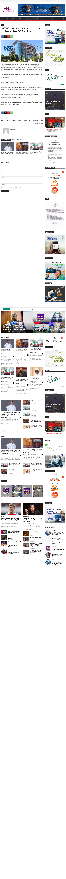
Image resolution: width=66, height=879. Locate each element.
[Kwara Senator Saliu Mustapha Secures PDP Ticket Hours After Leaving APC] (7, 146)
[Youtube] (64, 1)
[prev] (60, 309)
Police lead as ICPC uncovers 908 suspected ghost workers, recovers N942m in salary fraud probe (58, 541)
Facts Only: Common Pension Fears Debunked (58, 549)
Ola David (4, 33)
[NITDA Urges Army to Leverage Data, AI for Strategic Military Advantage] (41, 327)
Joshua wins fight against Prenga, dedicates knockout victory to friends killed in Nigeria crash (14, 544)
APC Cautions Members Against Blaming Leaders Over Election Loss (36, 152)
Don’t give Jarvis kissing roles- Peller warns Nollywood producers (35, 538)
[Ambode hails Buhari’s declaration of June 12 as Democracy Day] (48, 555)
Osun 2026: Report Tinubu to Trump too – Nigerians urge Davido (36, 551)
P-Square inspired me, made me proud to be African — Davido (35, 533)
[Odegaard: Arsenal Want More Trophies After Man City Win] (11, 509)
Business (6, 485)
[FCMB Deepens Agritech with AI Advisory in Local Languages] (27, 491)
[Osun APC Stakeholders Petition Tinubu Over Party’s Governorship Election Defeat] (7, 371)
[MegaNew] (8, 9)
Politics (3, 398)
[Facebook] (58, 1)
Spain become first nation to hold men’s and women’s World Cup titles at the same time (14, 551)
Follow (54, 337)
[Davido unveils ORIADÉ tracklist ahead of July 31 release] (4, 537)
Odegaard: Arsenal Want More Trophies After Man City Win (11, 519)
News (6, 23)
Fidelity (47, 440)
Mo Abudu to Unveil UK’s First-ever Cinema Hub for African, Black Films (32, 520)
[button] (63, 18)
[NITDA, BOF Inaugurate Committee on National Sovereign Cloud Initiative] (17, 322)
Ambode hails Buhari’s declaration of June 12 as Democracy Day (58, 555)
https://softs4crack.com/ (14, 131)
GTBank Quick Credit (50, 471)
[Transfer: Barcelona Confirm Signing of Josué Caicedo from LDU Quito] (4, 532)
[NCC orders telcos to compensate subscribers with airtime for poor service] (48, 562)
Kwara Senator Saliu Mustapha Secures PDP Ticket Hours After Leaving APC (7, 153)
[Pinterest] (8, 36)
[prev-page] (2, 157)
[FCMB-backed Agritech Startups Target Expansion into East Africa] (41, 316)
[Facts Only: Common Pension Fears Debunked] (48, 548)
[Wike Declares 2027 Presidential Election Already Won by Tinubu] (36, 371)
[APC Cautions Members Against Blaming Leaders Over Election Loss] (36, 146)
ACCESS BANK (49, 347)
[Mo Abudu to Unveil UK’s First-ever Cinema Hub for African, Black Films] (33, 509)
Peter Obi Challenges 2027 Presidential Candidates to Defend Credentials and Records (36, 420)
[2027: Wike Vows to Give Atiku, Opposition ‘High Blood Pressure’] (22, 146)
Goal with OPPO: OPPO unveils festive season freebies (11, 121)
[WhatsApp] (11, 36)
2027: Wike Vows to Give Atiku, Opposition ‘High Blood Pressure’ (21, 351)
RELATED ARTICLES (6, 139)
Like (48, 337)
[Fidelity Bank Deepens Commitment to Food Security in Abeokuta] (38, 491)
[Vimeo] (62, 1)
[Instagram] (59, 1)
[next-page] (4, 157)
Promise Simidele (4, 354)
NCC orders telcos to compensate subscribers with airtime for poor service (58, 562)
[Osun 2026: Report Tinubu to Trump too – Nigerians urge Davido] (26, 552)
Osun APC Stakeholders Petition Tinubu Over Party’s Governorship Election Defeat (36, 414)
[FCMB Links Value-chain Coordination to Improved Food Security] (48, 533)
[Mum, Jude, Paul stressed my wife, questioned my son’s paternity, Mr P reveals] (26, 545)
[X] (61, 1)
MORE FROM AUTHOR (16, 139)
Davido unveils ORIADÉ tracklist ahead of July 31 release (14, 537)
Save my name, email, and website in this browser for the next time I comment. (19, 187)
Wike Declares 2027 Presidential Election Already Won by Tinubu (35, 378)
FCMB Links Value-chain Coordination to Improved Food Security (58, 533)
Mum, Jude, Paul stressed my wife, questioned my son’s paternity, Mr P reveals (36, 545)
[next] (62, 309)
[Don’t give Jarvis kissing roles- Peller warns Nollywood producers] (26, 539)
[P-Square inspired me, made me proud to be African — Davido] (26, 533)
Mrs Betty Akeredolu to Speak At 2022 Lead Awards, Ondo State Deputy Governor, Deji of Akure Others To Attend (33, 122)
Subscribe (62, 337)
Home (2, 23)
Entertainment (27, 501)
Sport (3, 501)
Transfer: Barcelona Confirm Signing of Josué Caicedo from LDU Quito (14, 531)
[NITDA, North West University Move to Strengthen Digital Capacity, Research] (57, 316)
